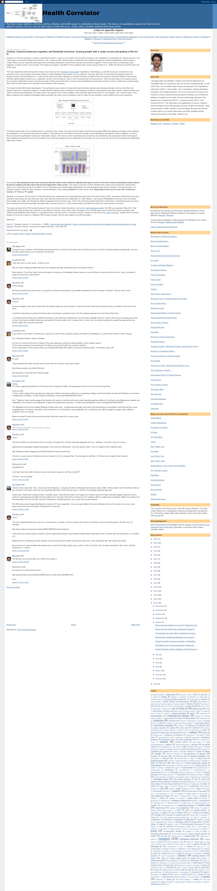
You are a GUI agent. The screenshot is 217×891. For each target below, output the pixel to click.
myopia (196, 808)
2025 (155, 543)
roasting (188, 841)
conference (191, 725)
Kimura (173, 786)
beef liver (154, 706)
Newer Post (11, 625)
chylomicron (172, 721)
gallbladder (190, 751)
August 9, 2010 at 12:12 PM (20, 479)
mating (176, 796)
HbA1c (153, 763)
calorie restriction (179, 713)
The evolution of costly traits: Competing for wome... (176, 633)
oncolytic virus (193, 815)
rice (181, 842)
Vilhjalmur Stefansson (171, 872)
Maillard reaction (191, 793)
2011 (155, 599)
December (160, 606)
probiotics (204, 829)
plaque (161, 824)
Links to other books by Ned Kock (164, 227)
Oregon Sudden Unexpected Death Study (175, 817)
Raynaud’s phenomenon (159, 834)
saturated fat (156, 846)
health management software (196, 763)
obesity (180, 812)
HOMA (153, 767)
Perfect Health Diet (157, 327)
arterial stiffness (169, 701)
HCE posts (40, 37)
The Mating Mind (157, 389)
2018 (155, 571)
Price (184, 829)
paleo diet (190, 819)
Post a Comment (13, 587)
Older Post (135, 625)
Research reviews (191, 37)
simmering (207, 848)
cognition (15, 234)
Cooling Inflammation (158, 422)
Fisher (200, 746)
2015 (155, 583)
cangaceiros (203, 713)
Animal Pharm (156, 418)
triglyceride (170, 867)
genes (207, 751)
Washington (159, 879)
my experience (184, 808)
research (49, 234)
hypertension (169, 770)
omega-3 (206, 812)
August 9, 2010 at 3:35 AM (20, 350)
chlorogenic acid (205, 718)
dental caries (165, 732)
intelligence (171, 777)
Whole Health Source (158, 499)
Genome (154, 289)
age (189, 694)
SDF (181, 846)
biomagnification (179, 706)
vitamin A (206, 872)
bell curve (164, 706)
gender (199, 751)
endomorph (195, 737)
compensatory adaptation (163, 725)
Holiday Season (201, 765)
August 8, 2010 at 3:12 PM (20, 277)
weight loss (171, 879)
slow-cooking (205, 851)
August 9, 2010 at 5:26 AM (20, 376)
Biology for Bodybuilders (160, 246)
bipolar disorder (192, 706)
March (158, 671)
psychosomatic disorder (172, 831)
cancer (192, 713)
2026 (155, 539)
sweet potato (194, 860)
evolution (28, 234)
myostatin (204, 808)
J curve (185, 781)
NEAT (179, 810)
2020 (155, 563)
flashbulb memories (38, 234)
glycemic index (166, 756)
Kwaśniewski (194, 786)
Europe (153, 742)
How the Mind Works (158, 303)
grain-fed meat (167, 758)
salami (170, 844)
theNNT (153, 494)
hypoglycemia (156, 772)
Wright (189, 882)
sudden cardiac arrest (178, 858)
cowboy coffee (169, 730)
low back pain (191, 791)
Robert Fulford (198, 841)
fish (184, 747)
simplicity (166, 851)
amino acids (203, 697)
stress (153, 858)
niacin (187, 810)
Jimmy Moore (156, 784)
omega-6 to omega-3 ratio (176, 815)
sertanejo (166, 848)
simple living (156, 851)
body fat (183, 708)
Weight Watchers (184, 879)
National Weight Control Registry (162, 810)
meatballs (203, 796)
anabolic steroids (156, 699)
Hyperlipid (154, 451)
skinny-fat (188, 851)
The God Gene (156, 380)
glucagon (177, 753)
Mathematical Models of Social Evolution (166, 313)
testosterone (163, 862)
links (192, 788)
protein (154, 831)
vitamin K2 (185, 874)
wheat (196, 879)
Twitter (182, 124)
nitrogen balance (200, 810)
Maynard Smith (186, 796)
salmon (188, 844)
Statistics (88, 39)
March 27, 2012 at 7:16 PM (20, 582)
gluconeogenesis (189, 754)
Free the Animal (156, 437)
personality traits (181, 822)
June (158, 659)
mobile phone (186, 803)
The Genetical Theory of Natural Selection (166, 375)
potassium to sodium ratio (185, 826)
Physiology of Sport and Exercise (163, 337)
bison (208, 706)
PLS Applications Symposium (192, 824)
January (159, 679)
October (159, 614)
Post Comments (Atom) (26, 630)
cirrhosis (182, 720)
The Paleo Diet (156, 394)
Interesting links (109, 39)
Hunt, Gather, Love (158, 446)
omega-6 (158, 815)
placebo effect (196, 822)
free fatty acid (192, 749)
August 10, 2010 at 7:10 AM (20, 509)
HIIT (192, 765)
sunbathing (203, 858)
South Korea (189, 853)
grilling (192, 758)
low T (152, 793)
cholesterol (158, 720)
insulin (207, 774)
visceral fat (196, 872)
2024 (155, 547)
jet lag (206, 781)
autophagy (204, 701)
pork (160, 826)
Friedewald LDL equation (160, 751)
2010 (155, 603)
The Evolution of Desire (159, 384)
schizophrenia (171, 846)
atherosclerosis (183, 701)
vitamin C (156, 874)
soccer (172, 853)
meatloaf (153, 798)
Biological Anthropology (159, 241)
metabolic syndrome (180, 800)
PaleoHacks (155, 475)
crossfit (179, 730)
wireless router (180, 882)
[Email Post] (30, 230)
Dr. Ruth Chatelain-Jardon (93, 208)
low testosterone (162, 793)
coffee (160, 723)
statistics (182, 855)
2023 (155, 551)
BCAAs (190, 704)
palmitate (200, 819)
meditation (172, 798)
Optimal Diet (155, 817)
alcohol (164, 697)
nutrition (165, 812)
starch (163, 855)
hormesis (161, 767)
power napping (202, 826)
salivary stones (179, 844)
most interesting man (167, 805)
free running (204, 749)
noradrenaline (155, 812)
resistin (160, 842)
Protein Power (156, 485)
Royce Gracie (161, 844)
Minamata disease (173, 803)
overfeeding (167, 819)
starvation (171, 855)
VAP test (191, 870)
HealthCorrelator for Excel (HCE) (20, 37)
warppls (206, 876)
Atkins (195, 701)
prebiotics (154, 829)
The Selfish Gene (157, 403)
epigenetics (204, 739)
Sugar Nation (155, 360)
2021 (155, 559)
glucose (202, 753)
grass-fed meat (182, 758)
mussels (172, 808)
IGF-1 (166, 772)
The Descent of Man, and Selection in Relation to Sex (170, 365)
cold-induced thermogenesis (183, 723)
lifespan (186, 788)
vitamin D (165, 874)
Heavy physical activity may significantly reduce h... (175, 629)
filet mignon (176, 746)
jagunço (193, 781)
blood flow (166, 708)
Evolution (204, 37)
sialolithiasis (181, 848)
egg (186, 737)
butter (198, 711)
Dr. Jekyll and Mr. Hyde (165, 737)
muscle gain (204, 805)
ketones (204, 784)
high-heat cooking (182, 765)
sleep (196, 851)
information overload (195, 774)
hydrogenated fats (201, 767)
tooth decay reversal (184, 865)
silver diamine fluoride (194, 848)
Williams (163, 882)
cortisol (21, 234)
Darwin (204, 730)
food (182, 749)
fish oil (192, 747)
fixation (162, 749)
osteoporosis (155, 819)
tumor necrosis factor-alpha (200, 867)
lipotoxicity (207, 788)
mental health (192, 798)
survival (183, 860)
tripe (178, 867)
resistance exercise (189, 839)
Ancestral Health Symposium (175, 699)
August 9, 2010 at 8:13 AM (20, 429)
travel (161, 867)
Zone (166, 884)
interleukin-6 (206, 777)
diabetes (193, 732)
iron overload (164, 781)
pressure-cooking (174, 829)
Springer (169, 215)
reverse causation (172, 841)
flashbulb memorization (70, 72)
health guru (179, 763)
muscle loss (160, 808)
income (198, 772)
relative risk (203, 836)
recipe (153, 836)
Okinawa (196, 812)
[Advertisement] (25, 605)
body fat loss (197, 708)
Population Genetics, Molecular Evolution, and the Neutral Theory (174, 346)
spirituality (198, 853)
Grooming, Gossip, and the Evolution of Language (169, 298)
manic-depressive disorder (160, 796)
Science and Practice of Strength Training (165, 356)
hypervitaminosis (184, 770)
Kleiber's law (183, 786)
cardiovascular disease (178, 715)
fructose (175, 751)
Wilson (171, 882)
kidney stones (163, 786)
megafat (181, 798)
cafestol (159, 713)
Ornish (195, 817)
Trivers (184, 867)
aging (202, 694)
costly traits (183, 728)
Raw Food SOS (156, 489)
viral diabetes (185, 872)
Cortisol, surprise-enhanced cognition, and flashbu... (176, 641)
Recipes (97, 39)
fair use (157, 515)
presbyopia (163, 829)
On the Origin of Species (160, 322)
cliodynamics (192, 720)
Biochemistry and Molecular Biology (164, 236)
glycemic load (181, 756)
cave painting (169, 718)
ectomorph (179, 737)
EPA (196, 739)
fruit (182, 751)
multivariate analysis (186, 805)
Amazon (162, 215)
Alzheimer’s (192, 697)
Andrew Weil (194, 699)
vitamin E (176, 874)
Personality (155, 332)
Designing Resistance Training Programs (165, 255)
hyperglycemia (155, 770)
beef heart (205, 704)
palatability (179, 819)
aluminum (183, 697)
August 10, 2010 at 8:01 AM (20, 550)
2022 (155, 555)
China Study (190, 718)
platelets (170, 824)
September (160, 618)
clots (200, 720)
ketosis (153, 786)
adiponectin (170, 694)
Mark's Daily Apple (158, 461)
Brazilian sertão (189, 711)
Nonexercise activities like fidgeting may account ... (175, 637)
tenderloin (154, 862)
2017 (155, 575)
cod (154, 723)
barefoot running (167, 704)
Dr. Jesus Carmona (111, 213)
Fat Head (154, 432)
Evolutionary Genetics (159, 270)
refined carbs (190, 836)
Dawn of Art (155, 250)
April (158, 667)
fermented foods (165, 746)
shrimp (173, 848)
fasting (168, 744)
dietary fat (206, 732)
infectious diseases (168, 774)
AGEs (195, 694)
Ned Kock (16, 283)
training (204, 865)
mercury (204, 798)
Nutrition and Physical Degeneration (164, 317)
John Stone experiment (172, 784)
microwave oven (159, 803)
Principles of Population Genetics (163, 351)
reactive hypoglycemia (179, 833)
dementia (154, 732)
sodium (179, 853)
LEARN (171, 788)
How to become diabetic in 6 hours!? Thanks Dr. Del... (176, 625)
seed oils (200, 846)
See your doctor (125, 39)
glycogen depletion (198, 756)
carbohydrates (156, 716)
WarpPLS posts (63, 37)
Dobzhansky (190, 735)
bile (170, 706)
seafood (190, 846)
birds (202, 706)
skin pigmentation (177, 851)
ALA (208, 694)
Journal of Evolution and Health (84, 37)
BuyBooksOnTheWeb (174, 222)
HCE (161, 763)
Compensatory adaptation (127, 37)
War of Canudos (194, 877)
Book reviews (176, 37)
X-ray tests (197, 882)
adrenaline (183, 694)
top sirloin (196, 865)
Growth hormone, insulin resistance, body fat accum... (176, 649)
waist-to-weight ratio (170, 877)
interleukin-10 (195, 777)
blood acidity (157, 708)
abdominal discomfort (157, 694)
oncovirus (204, 815)
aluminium (174, 697)
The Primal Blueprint (158, 399)
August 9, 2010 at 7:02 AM (20, 419)
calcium (167, 713)
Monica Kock (17, 464)
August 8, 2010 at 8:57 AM (20, 255)
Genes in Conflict (157, 284)
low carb (202, 791)
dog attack (200, 735)
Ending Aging (156, 279)
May (157, 663)
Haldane (192, 760)
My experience (162, 37)
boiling (208, 708)
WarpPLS (50, 37)
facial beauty (197, 742)
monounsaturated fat (200, 803)
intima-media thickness (182, 779)
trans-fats (154, 867)
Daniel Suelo (195, 730)
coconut (207, 721)
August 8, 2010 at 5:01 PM (20, 325)
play (176, 824)
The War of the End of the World (180, 862)
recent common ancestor (198, 834)
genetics (158, 753)
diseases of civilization (174, 735)
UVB (182, 870)
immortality (174, 772)
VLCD (194, 874)
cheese (180, 718)
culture (186, 730)
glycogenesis (155, 758)
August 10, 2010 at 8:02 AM (20, 562)
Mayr (195, 796)
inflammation (181, 774)
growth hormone (157, 761)
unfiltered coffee (167, 870)
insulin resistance (160, 777)
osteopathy (203, 817)
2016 (155, 579)
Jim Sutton (16, 381)
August (159, 622)
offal (189, 812)
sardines (196, 844)
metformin (194, 800)
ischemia (175, 781)
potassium (170, 826)
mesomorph (154, 800)
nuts (172, 812)
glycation (154, 756)
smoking (164, 853)
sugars (193, 858)
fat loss (195, 744)
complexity (180, 725)
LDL (162, 788)
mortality (154, 805)
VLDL (201, 874)
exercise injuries (181, 742)
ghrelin (169, 753)
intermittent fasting (160, 779)
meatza (162, 798)
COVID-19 (196, 728)
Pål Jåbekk (16, 246)
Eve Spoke (154, 260)
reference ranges (176, 836)
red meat (163, 836)
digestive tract (157, 735)
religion (153, 839)
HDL (169, 763)
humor (169, 767)
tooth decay (170, 865)
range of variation (201, 831)
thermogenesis (198, 863)
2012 (155, 595)
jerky (199, 781)
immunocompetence (187, 772)
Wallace (183, 877)
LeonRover (16, 260)
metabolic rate (165, 800)
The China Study (147, 37)
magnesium (180, 793)
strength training (199, 856)
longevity (176, 791)
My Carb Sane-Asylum (159, 470)
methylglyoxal (205, 800)
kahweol (186, 784)
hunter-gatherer (187, 767)
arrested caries (155, 701)
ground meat (202, 758)
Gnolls (153, 442)
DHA (185, 732)
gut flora (170, 760)
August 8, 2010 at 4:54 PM (20, 293)
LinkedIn (175, 124)
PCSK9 (170, 822)
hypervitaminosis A (200, 770)
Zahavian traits (156, 884)
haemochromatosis (181, 760)
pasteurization (160, 822)
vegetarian (200, 870)
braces (179, 711)
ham (198, 760)
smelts (155, 853)
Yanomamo (155, 408)
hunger (177, 767)
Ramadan (189, 831)
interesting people (183, 777)
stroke (163, 858)
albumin (155, 697)
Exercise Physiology (158, 274)
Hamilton (205, 760)
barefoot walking (179, 704)
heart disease (156, 765)
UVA (176, 870)
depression (177, 732)
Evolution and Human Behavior (162, 265)
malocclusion (203, 793)
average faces (155, 704)
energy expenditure (185, 739)
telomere (205, 860)
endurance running (168, 739)
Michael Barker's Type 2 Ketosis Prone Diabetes (168, 465)
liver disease (157, 791)
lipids (199, 788)
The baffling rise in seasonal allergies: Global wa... (175, 645)
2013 (155, 591)
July (157, 655)
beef (197, 704)
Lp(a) (172, 793)
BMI (173, 708)
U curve (156, 870)
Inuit (195, 779)
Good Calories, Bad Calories (161, 294)
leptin (178, 788)
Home (73, 625)
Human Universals (157, 308)
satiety (205, 844)
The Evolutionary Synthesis (161, 370)
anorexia (204, 699)
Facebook (167, 124)
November (160, 610)
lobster (167, 791)
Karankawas (195, 784)
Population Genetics (158, 341)
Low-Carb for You (157, 456)
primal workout (194, 829)
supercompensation (158, 860)
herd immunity (170, 765)
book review (170, 711)
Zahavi (205, 882)
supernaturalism (173, 860)
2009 (155, 684)
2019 (155, 567)
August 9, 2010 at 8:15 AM (20, 459)
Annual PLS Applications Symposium (108, 43)
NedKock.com (156, 124)
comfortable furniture (202, 723)
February (159, 675)
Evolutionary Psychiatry (159, 427)
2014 (155, 587)
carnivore (198, 716)
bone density (157, 711)
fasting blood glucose (182, 744)
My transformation (107, 37)
